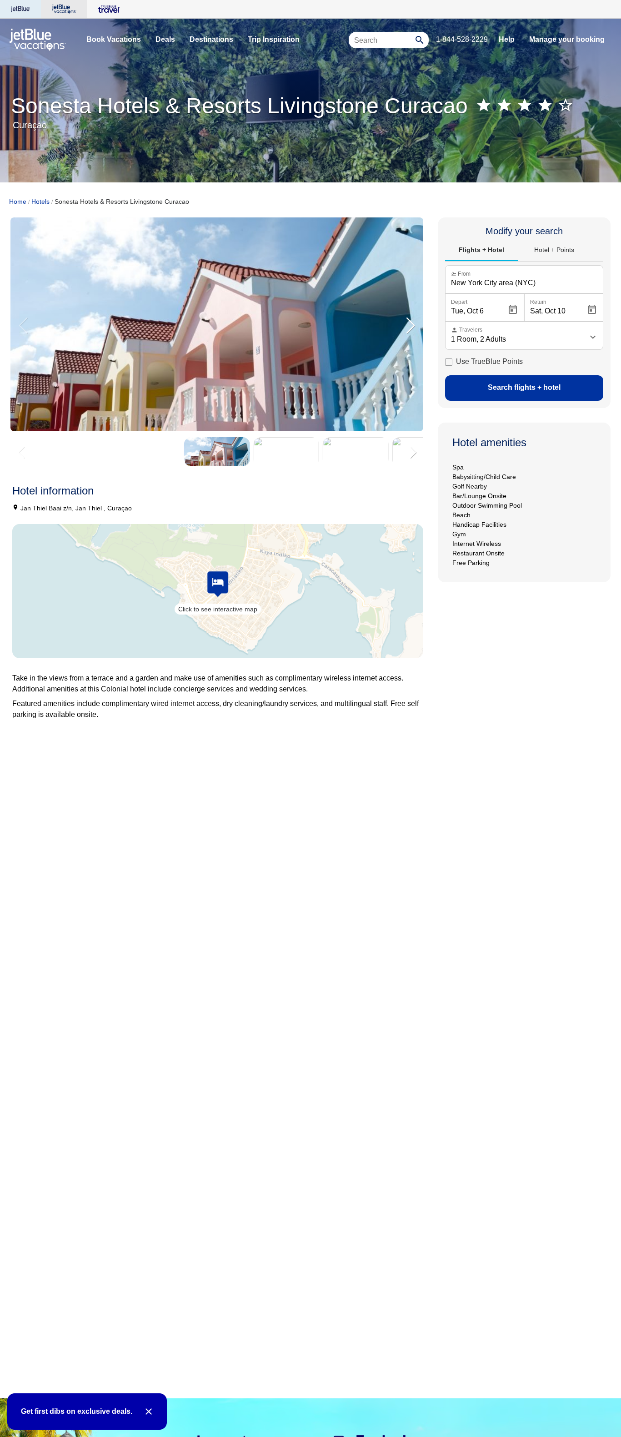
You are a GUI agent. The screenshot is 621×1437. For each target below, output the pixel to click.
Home (17, 201)
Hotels (40, 201)
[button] (410, 326)
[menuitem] (113, 40)
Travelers (466, 330)
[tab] (481, 250)
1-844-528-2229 (462, 39)
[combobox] (383, 44)
